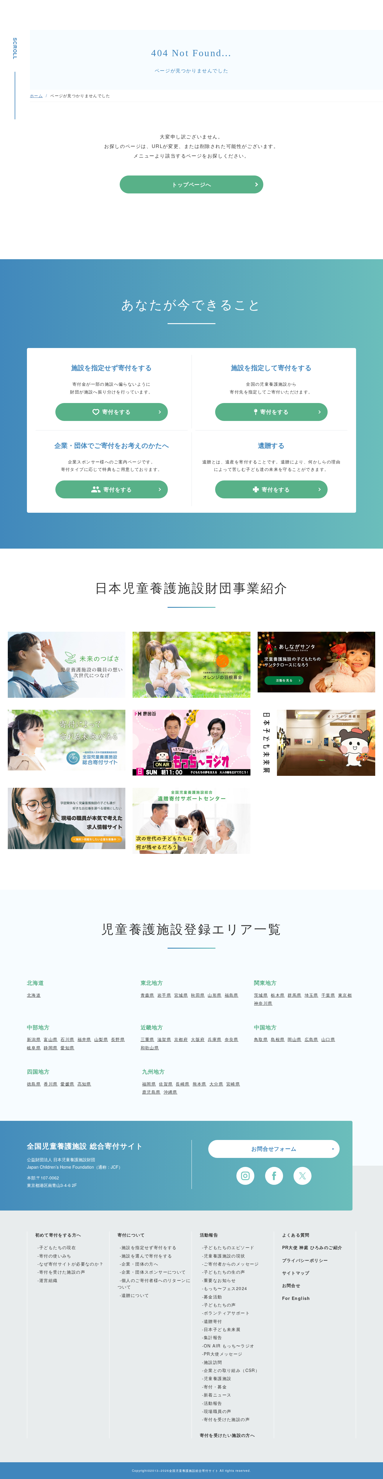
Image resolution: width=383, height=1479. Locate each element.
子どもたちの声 (220, 1305)
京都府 (181, 1039)
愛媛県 (67, 1084)
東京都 (345, 995)
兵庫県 (214, 1039)
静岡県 (50, 1048)
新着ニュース (217, 1395)
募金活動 (213, 1297)
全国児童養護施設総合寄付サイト (193, 1471)
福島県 (231, 995)
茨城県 (261, 995)
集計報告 (213, 1337)
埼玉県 (311, 995)
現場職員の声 (217, 1411)
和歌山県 (150, 1048)
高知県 (84, 1084)
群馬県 (294, 995)
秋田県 (198, 995)
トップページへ (191, 184)
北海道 (34, 995)
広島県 (311, 1039)
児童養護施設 (217, 1378)
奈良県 (231, 1039)
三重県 (147, 1039)
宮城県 (181, 995)
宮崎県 (233, 1084)
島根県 (278, 1039)
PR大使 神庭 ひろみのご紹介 (312, 1247)
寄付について (131, 1235)
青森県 (147, 995)
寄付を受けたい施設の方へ (227, 1435)
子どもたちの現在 (57, 1247)
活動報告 (209, 1235)
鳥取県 (261, 1039)
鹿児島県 (151, 1092)
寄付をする (116, 412)
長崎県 (182, 1084)
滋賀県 (164, 1039)
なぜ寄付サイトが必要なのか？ (71, 1264)
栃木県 (278, 995)
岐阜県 (34, 1048)
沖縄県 (170, 1092)
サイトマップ (296, 1273)
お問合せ (291, 1285)
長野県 (118, 1039)
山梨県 (101, 1039)
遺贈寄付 (213, 1321)
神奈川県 (263, 1003)
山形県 (214, 995)
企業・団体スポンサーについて (153, 1272)
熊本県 (199, 1084)
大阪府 (198, 1039)
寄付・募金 (215, 1387)
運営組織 (48, 1280)
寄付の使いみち (55, 1256)
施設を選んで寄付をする (146, 1256)
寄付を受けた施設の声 (62, 1272)
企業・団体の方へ (139, 1264)
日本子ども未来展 (222, 1329)
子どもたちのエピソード (229, 1247)
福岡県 (149, 1084)
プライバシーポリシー (305, 1260)
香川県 (50, 1084)
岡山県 (294, 1039)
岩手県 (164, 995)
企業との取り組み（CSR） (232, 1370)
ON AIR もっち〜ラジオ (229, 1346)
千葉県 (328, 995)
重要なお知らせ (220, 1280)
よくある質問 (296, 1235)
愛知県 (67, 1048)
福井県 (84, 1039)
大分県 (216, 1084)
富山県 (50, 1039)
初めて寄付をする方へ (58, 1235)
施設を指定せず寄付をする (149, 1247)
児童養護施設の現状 (224, 1256)
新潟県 (34, 1039)
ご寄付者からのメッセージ (231, 1264)
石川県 (67, 1039)
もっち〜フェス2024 (225, 1288)
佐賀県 (166, 1084)
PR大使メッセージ (223, 1354)
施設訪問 (213, 1362)
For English (296, 1298)
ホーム (36, 95)
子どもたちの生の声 (224, 1272)
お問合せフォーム (274, 1149)
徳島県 (34, 1084)
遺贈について (135, 1295)
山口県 (328, 1039)
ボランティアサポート (227, 1313)
